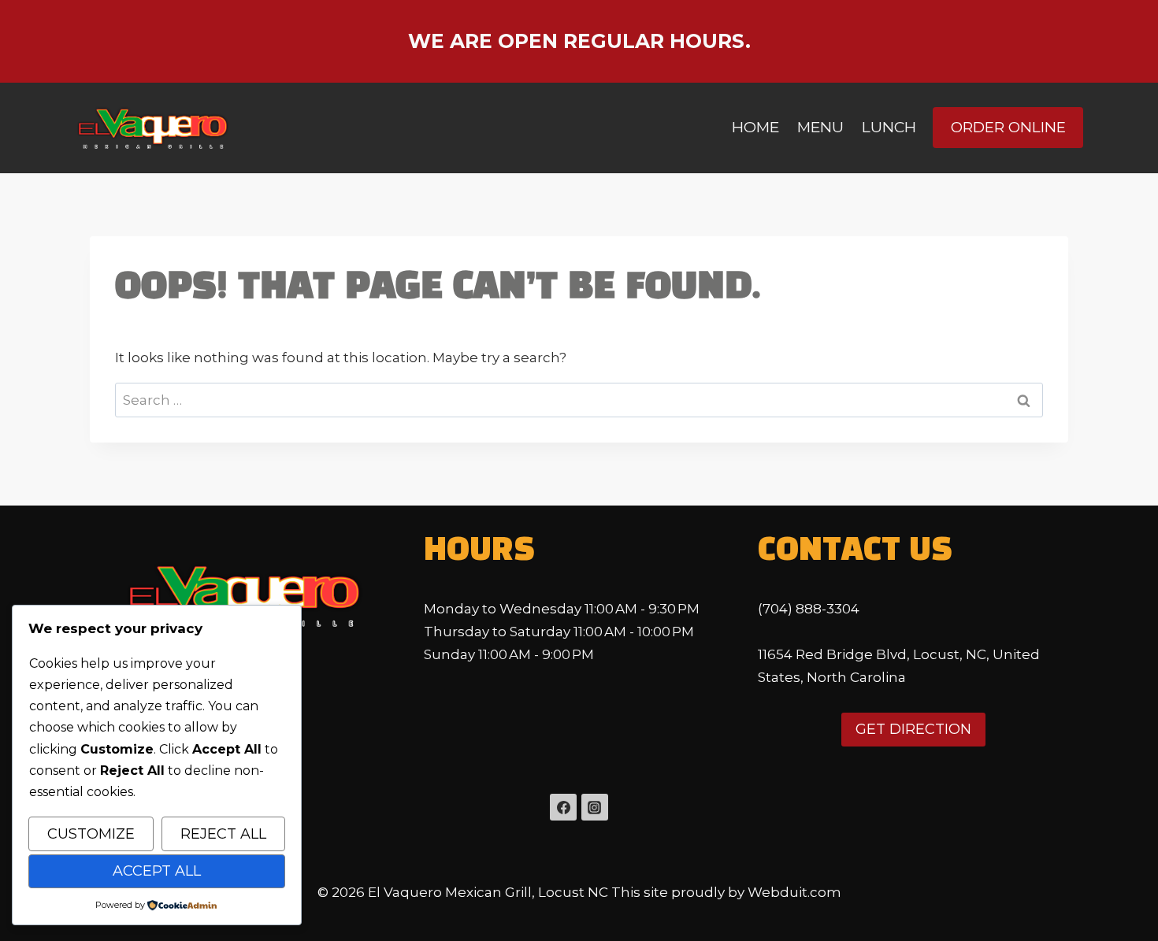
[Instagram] (594, 807)
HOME (755, 127)
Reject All (223, 834)
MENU (820, 127)
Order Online (1008, 127)
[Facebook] (563, 807)
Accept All (157, 871)
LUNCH (889, 127)
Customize (91, 834)
